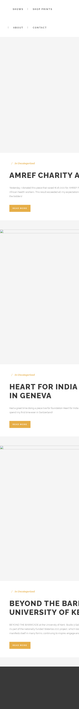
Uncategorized (26, 163)
